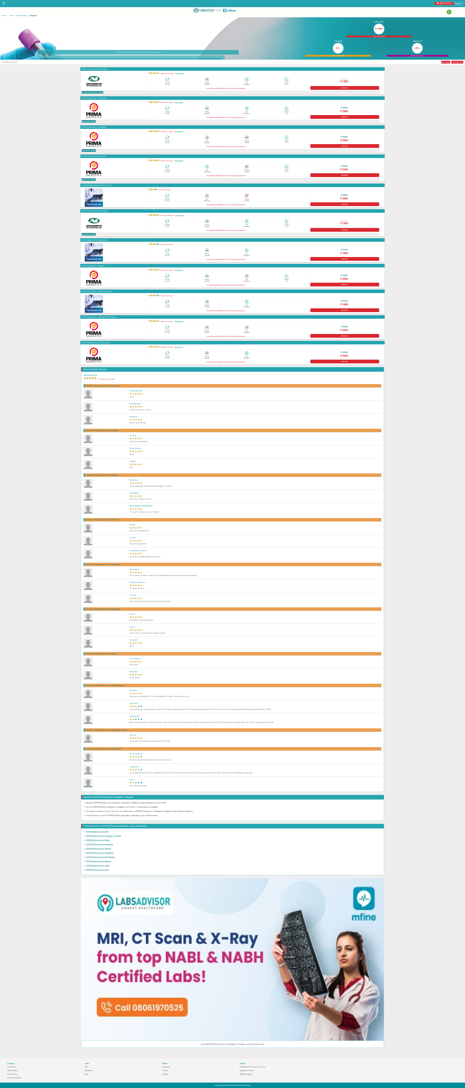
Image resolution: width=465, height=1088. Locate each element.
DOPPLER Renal (21, 15)
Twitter (165, 1070)
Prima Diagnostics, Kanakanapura (96, 342)
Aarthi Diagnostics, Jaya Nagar (95, 211)
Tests (11, 15)
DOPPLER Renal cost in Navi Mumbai (100, 857)
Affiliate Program (246, 1074)
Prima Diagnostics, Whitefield (94, 156)
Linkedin (165, 1074)
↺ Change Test (457, 62)
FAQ (86, 1067)
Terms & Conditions (14, 1078)
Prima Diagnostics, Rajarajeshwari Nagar (99, 317)
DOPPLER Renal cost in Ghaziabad (99, 844)
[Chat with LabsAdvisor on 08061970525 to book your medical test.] (449, 12)
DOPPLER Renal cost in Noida (97, 840)
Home (4, 15)
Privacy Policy (12, 1074)
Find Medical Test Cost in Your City (252, 1067)
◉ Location (446, 62)
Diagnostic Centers (247, 1070)
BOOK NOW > (344, 88)
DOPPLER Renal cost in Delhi (97, 832)
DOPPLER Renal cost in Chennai (98, 849)
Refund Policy (12, 1070)
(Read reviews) (179, 73)
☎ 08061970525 (444, 3)
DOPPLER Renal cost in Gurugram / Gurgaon (103, 836)
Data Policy (11, 1067)
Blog (86, 1074)
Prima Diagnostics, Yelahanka (94, 127)
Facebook (166, 1067)
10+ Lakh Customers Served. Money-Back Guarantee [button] (138, 52)
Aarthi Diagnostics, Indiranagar (94, 69)
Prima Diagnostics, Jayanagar (94, 98)
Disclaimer (88, 1070)
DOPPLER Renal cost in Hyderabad (99, 853)
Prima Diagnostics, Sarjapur (93, 266)
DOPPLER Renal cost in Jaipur (98, 865)
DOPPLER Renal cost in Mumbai (98, 861)
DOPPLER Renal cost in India (97, 870)
